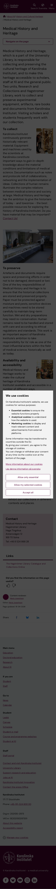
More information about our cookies (24, 464)
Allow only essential (28, 477)
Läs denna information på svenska (23, 469)
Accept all (28, 492)
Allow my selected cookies (28, 484)
